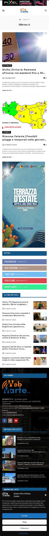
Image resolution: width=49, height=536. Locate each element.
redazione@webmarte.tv (15, 415)
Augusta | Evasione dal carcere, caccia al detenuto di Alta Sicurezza (16, 336)
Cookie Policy (23, 533)
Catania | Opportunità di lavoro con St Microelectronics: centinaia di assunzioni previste (31, 476)
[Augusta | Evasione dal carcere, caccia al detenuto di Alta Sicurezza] (40, 339)
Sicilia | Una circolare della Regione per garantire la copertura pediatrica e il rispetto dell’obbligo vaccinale (17, 325)
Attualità (7, 65)
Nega (25, 522)
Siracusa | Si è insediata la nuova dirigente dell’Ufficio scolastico (28, 438)
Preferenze (24, 528)
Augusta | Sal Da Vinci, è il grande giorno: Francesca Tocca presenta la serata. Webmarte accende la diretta (16, 348)
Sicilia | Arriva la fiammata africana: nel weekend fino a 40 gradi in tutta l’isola (22, 71)
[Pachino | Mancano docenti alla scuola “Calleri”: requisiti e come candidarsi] (9, 465)
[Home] (20, 20)
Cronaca (6, 132)
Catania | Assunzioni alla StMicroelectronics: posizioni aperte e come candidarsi (31, 451)
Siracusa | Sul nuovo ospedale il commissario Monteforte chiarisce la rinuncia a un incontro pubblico (16, 314)
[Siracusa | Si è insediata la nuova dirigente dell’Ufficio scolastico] (9, 441)
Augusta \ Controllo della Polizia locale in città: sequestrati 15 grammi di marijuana (16, 359)
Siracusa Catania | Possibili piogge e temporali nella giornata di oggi (24, 138)
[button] (45, 495)
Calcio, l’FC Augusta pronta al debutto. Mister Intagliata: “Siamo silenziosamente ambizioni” (15, 303)
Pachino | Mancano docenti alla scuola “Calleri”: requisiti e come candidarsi (30, 463)
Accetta (24, 516)
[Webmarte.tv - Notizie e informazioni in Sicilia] (24, 10)
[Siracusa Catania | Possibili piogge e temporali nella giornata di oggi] (24, 114)
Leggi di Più (6, 90)
